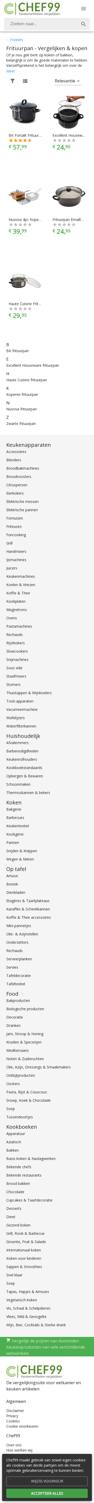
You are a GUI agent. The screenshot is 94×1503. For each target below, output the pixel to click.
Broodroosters (18, 476)
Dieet (10, 1216)
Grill (9, 543)
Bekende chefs (18, 1166)
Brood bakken (18, 1183)
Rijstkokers (15, 642)
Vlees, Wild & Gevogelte (26, 1316)
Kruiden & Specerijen (24, 1042)
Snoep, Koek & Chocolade (28, 1100)
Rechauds (14, 634)
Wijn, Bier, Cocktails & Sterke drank (36, 1324)
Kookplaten (16, 601)
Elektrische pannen (22, 509)
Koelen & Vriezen (20, 584)
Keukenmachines (20, 576)
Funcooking (16, 534)
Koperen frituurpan (22, 394)
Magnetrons (16, 609)
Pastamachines (19, 626)
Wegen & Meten (20, 859)
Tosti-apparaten (19, 701)
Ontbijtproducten (20, 1075)
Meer (10, 71)
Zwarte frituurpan (21, 423)
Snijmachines (17, 659)
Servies (12, 967)
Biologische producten (25, 1008)
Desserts (13, 1208)
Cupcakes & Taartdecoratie (29, 1200)
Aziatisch (13, 1141)
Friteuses (14, 526)
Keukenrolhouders (21, 759)
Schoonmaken (18, 784)
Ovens (11, 617)
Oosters (13, 1083)
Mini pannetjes (18, 925)
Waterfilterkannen (21, 726)
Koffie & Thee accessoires (28, 917)
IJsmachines (16, 559)
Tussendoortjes (19, 1116)
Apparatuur (15, 1133)
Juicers (11, 568)
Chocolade (15, 1191)
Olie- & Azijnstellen (22, 933)
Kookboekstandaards (24, 767)
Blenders (13, 459)
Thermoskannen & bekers (28, 792)
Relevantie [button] (65, 81)
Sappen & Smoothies (24, 1266)
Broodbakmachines (22, 468)
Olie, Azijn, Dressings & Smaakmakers (38, 1067)
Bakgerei (13, 809)
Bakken (12, 1150)
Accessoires (16, 451)
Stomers (13, 684)
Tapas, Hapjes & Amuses (27, 1291)
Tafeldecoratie (18, 975)
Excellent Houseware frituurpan (32, 365)
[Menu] (83, 8)
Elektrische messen (22, 501)
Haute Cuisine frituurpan (26, 379)
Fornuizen (14, 518)
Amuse (12, 875)
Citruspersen (16, 484)
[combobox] (47, 24)
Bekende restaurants (24, 1175)
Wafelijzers (15, 717)
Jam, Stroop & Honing (24, 1033)
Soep (10, 1108)
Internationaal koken (23, 1250)
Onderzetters (17, 942)
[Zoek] (83, 24)
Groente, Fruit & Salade (26, 1241)
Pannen (12, 842)
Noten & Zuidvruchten (25, 1058)
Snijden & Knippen (21, 850)
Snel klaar (14, 1274)
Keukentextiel (17, 825)
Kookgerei (15, 834)
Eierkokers (15, 493)
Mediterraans (17, 1050)
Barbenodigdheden (22, 751)
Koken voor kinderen (23, 1258)
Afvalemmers (17, 742)
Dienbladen (15, 892)
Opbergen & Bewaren (24, 775)
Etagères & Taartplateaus (28, 900)
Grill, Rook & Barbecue (25, 1233)
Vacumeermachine (22, 709)
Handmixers (16, 551)
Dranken (13, 1025)
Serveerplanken (19, 958)
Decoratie (14, 1017)
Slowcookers (17, 651)
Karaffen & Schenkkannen (28, 909)
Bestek (12, 884)
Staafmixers (16, 676)
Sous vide (14, 667)
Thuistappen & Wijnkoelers (29, 692)
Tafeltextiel (15, 983)
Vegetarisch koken (21, 1299)
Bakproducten (18, 1000)
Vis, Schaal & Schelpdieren (28, 1308)
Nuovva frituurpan (21, 408)
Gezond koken (18, 1225)
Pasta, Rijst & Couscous (26, 1091)
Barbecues (15, 817)
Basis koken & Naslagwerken (31, 1158)
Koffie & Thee (18, 592)
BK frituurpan (17, 350)
